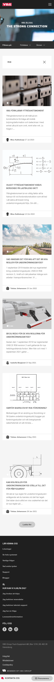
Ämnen (39, 45)
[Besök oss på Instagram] (16, 631)
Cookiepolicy (8, 665)
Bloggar (6, 578)
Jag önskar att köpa (11, 594)
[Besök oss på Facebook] (5, 631)
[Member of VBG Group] (17, 670)
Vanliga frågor (8, 560)
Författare (24, 45)
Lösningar (7, 549)
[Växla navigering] (50, 5)
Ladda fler (27, 525)
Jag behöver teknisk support (15, 605)
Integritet (6, 656)
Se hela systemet (10, 555)
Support (6, 572)
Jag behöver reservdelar (13, 599)
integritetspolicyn (37, 36)
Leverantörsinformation (13, 617)
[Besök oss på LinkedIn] (10, 631)
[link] (27, 109)
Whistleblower (8, 661)
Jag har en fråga (9, 611)
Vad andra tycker (10, 566)
